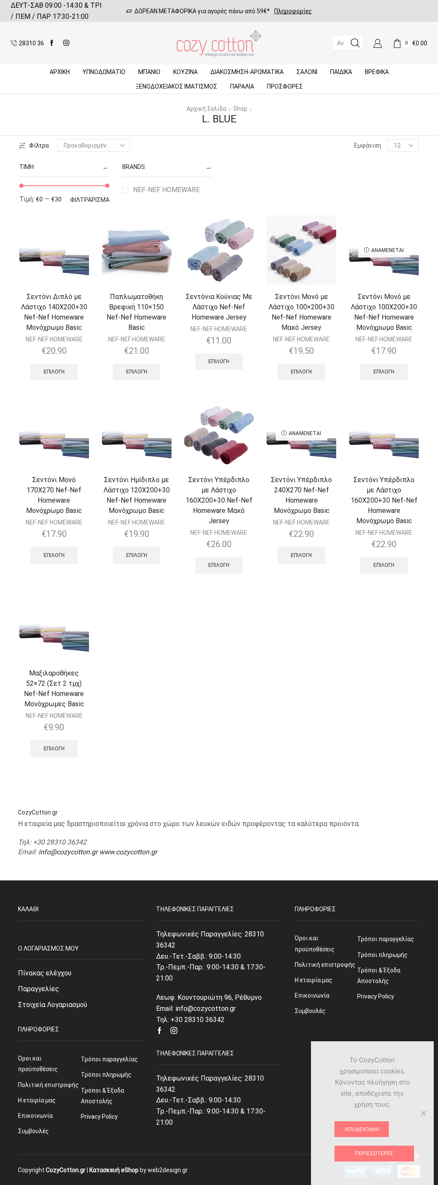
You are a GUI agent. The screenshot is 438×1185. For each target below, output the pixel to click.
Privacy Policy (99, 1116)
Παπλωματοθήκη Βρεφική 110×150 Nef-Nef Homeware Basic (136, 312)
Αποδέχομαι (362, 1129)
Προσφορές (285, 86)
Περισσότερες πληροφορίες (374, 1155)
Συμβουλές (33, 1131)
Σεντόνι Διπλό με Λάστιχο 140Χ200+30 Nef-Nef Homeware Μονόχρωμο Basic (54, 312)
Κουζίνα (185, 71)
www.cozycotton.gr (128, 852)
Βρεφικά (377, 71)
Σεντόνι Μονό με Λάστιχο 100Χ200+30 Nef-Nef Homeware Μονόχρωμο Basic (384, 312)
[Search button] (355, 43)
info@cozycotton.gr (68, 852)
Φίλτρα (39, 145)
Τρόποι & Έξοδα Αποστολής (102, 1096)
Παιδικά (341, 71)
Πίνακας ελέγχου (44, 973)
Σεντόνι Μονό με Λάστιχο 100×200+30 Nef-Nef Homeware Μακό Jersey (301, 312)
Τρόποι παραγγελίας (109, 1059)
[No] (423, 1113)
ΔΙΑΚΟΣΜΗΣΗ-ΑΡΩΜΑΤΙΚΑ (247, 71)
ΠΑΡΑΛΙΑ (242, 86)
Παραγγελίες (38, 989)
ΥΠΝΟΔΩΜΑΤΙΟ (104, 71)
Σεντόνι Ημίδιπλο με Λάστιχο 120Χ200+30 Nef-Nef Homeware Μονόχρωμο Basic (137, 495)
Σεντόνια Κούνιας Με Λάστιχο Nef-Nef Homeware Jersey (219, 307)
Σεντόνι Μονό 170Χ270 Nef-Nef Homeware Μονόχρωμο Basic (54, 495)
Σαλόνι (306, 71)
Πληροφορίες (293, 11)
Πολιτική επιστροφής (48, 1084)
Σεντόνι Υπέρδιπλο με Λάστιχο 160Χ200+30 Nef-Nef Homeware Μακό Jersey (219, 500)
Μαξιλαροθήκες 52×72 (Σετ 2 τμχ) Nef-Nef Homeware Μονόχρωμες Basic (54, 688)
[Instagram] (66, 43)
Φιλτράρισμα (90, 199)
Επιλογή (54, 372)
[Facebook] (52, 43)
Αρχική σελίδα (206, 108)
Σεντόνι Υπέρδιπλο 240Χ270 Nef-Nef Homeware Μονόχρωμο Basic (301, 495)
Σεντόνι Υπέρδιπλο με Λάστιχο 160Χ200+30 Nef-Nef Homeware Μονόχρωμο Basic (384, 500)
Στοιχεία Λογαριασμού (52, 1005)
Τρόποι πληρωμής (106, 1074)
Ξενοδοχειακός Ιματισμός (176, 86)
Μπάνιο (149, 71)
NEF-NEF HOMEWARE (166, 190)
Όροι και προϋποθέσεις (38, 1063)
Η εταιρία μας (37, 1100)
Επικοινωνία (35, 1115)
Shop (240, 108)
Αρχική (60, 71)
